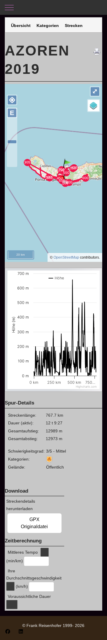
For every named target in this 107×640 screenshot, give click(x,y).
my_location (12, 100)
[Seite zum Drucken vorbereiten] (97, 50)
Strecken (74, 25)
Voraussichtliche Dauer (29, 596)
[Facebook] (8, 631)
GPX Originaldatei (34, 523)
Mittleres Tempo (23, 552)
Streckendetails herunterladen (20, 505)
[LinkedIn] (21, 631)
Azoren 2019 (37, 60)
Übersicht (21, 25)
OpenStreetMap (66, 257)
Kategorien (48, 25)
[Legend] (93, 105)
